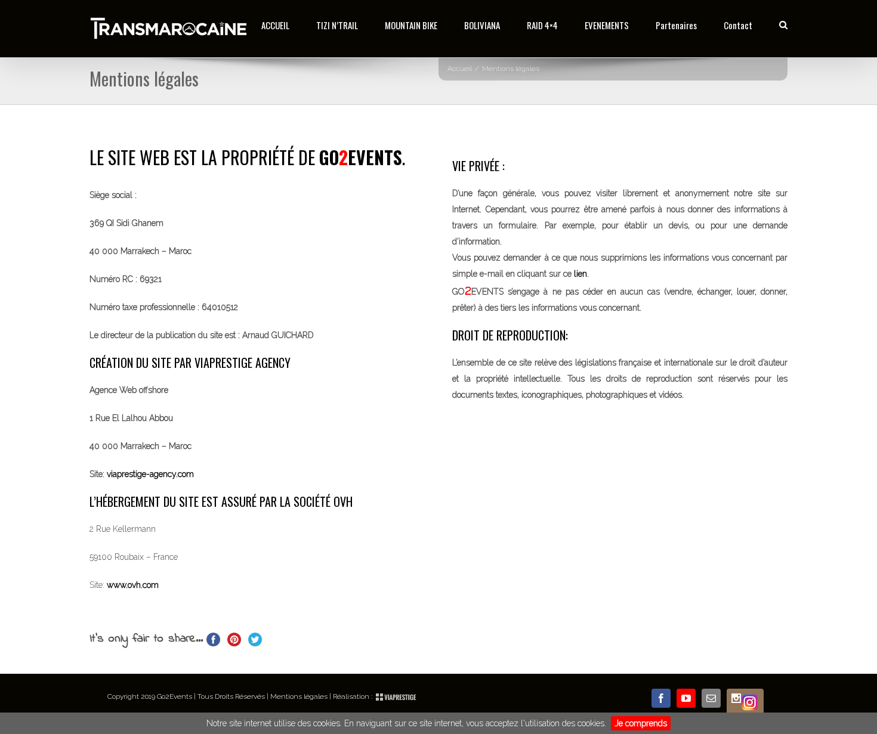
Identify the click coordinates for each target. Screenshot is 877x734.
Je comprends (640, 723)
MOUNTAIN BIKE (411, 25)
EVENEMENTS (607, 25)
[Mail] (711, 698)
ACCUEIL (275, 25)
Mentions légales (299, 696)
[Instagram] (745, 702)
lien (580, 273)
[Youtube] (686, 698)
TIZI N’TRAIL (337, 25)
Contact (738, 25)
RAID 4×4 (542, 25)
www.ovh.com (133, 585)
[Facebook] (661, 698)
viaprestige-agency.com (149, 474)
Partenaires (676, 25)
